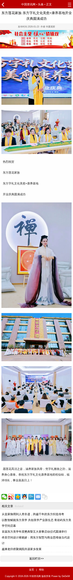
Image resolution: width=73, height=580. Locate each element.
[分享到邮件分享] (38, 497)
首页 (31, 569)
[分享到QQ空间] (18, 497)
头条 (41, 4)
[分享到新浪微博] (11, 497)
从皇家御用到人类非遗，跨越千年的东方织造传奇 (33, 514)
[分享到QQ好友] (24, 497)
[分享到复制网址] (44, 497)
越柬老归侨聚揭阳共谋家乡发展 (21, 549)
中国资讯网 (28, 4)
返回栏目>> (36, 558)
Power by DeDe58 (60, 576)
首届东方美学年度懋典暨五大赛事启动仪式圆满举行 (34, 531)
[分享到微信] (4, 497)
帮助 (41, 569)
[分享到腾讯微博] (31, 497)
